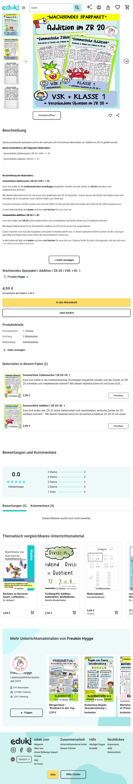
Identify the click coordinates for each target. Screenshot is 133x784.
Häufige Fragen (97, 744)
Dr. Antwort (8, 600)
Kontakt (93, 748)
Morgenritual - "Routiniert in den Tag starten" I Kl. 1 (61, 706)
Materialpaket (95, 593)
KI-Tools (38, 764)
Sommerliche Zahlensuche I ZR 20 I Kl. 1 (46, 375)
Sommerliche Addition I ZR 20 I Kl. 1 (44, 405)
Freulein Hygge (16, 276)
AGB (110, 748)
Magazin (38, 744)
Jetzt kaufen (66, 312)
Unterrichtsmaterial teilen (73, 744)
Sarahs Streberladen (55, 600)
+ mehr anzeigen (64, 260)
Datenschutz (114, 752)
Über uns (38, 748)
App (36, 760)
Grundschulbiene (96, 597)
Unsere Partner (68, 748)
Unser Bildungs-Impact (46, 752)
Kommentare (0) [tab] (42, 506)
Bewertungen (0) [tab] (14, 506)
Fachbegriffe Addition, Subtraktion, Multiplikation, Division (60, 595)
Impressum (113, 744)
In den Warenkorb (66, 302)
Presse (37, 756)
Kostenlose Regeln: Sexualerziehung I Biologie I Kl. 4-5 (96, 706)
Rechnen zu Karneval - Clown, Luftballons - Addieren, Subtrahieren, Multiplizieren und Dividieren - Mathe (17, 595)
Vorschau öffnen (46, 115)
